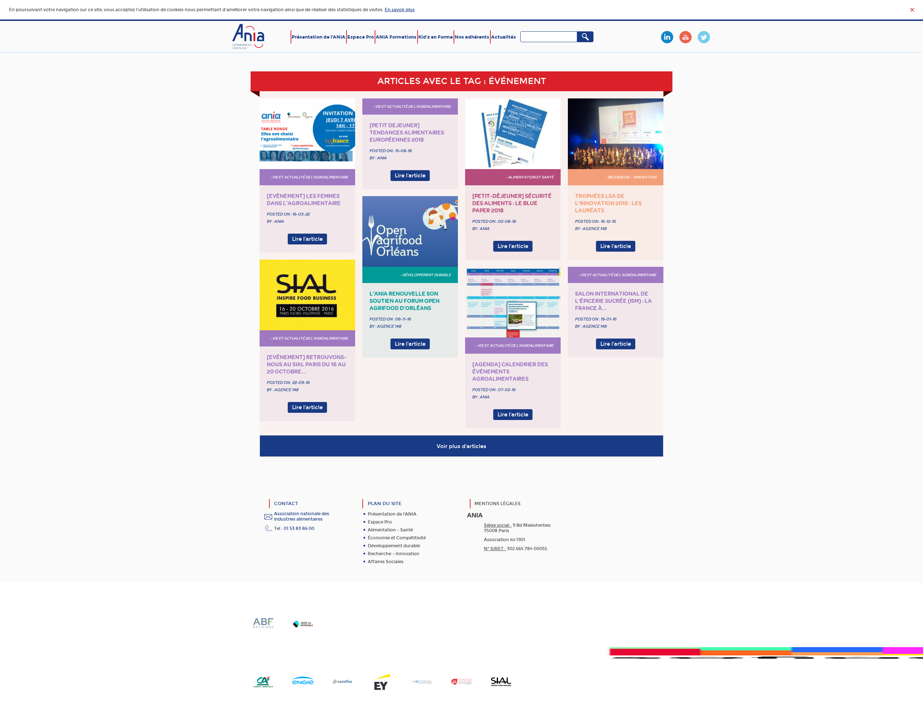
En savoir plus (400, 9)
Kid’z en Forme (435, 37)
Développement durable (394, 545)
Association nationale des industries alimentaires (301, 516)
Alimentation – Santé (390, 529)
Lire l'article (307, 239)
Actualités (503, 37)
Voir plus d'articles (461, 446)
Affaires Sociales (385, 561)
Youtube (685, 37)
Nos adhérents (472, 37)
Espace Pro (360, 37)
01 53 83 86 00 (299, 528)
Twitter (704, 37)
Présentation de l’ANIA (318, 37)
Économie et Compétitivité (397, 537)
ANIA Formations (396, 37)
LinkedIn (667, 37)
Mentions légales (497, 503)
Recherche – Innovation (393, 553)
